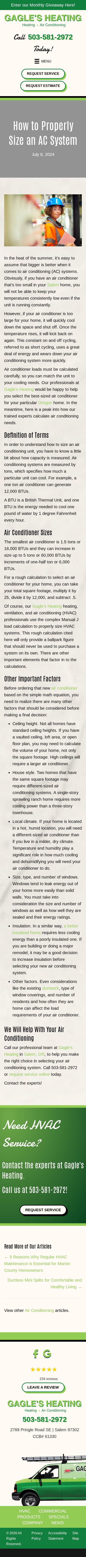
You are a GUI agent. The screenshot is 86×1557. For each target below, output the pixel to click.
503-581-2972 (50, 37)
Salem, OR (34, 1054)
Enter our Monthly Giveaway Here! (43, 5)
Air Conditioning (39, 1310)
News (57, 1523)
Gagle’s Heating (19, 389)
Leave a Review (43, 1387)
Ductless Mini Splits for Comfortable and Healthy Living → (45, 1283)
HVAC (24, 1511)
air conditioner (64, 688)
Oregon (45, 402)
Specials (59, 1517)
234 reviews (49, 1379)
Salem (53, 285)
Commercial (53, 1511)
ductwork (50, 988)
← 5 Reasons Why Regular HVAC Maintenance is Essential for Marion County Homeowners (37, 1264)
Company (32, 1523)
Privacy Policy (37, 1535)
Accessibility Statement (57, 1535)
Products (28, 1517)
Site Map (75, 1535)
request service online (29, 1074)
